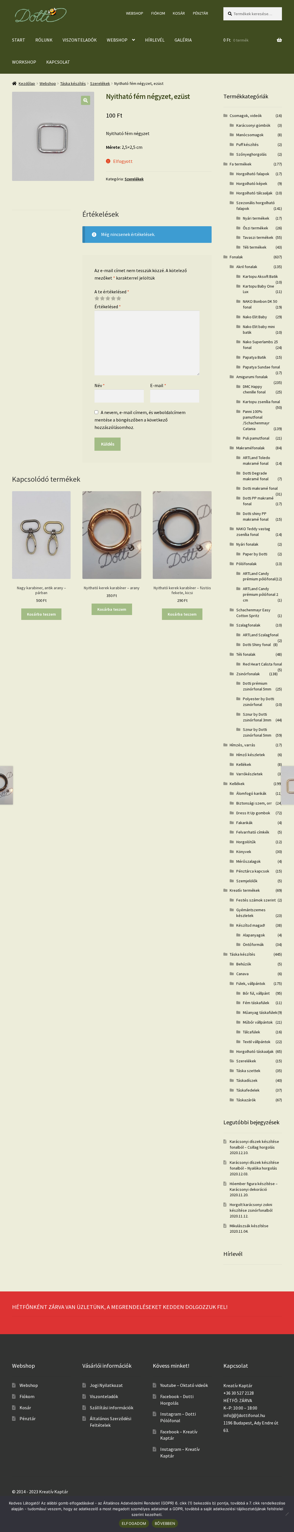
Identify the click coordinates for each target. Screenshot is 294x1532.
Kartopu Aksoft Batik (260, 276)
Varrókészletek (249, 773)
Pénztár (200, 13)
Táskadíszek (247, 1080)
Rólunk (44, 40)
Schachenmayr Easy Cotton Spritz (253, 612)
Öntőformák (253, 944)
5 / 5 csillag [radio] (118, 298)
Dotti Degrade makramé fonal (255, 476)
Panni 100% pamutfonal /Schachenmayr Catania (256, 420)
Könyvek (243, 851)
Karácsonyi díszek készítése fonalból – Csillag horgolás (254, 1144)
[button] (85, 100)
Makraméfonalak (250, 447)
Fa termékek (241, 164)
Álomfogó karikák (251, 793)
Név (99, 385)
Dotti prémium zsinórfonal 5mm (257, 686)
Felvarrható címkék (252, 832)
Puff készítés (247, 144)
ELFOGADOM (134, 1523)
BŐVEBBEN (165, 1523)
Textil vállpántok (256, 1041)
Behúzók (243, 964)
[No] (287, 1514)
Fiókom (158, 13)
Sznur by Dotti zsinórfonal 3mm (257, 717)
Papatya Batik (254, 357)
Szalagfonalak (248, 625)
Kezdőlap (27, 83)
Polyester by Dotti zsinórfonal (258, 701)
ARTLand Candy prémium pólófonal (259, 576)
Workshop (24, 62)
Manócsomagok (250, 134)
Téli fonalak (246, 654)
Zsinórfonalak (248, 673)
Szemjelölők (247, 880)
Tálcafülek (251, 1032)
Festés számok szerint (256, 900)
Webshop (134, 13)
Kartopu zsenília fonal (261, 401)
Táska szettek (248, 1070)
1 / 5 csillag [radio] (96, 298)
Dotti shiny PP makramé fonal (255, 516)
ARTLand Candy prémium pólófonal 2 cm (260, 594)
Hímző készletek (250, 754)
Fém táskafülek (256, 1002)
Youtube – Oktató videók (184, 1385)
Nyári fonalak (247, 544)
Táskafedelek (248, 1090)
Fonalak (236, 256)
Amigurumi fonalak (252, 376)
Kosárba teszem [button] (41, 614)
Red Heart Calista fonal (262, 664)
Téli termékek (254, 247)
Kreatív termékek (245, 890)
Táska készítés (73, 83)
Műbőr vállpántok (258, 1022)
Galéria (183, 40)
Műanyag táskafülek (260, 1012)
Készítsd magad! (250, 925)
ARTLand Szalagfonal (260, 634)
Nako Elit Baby (255, 316)
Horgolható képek (251, 183)
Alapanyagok (254, 935)
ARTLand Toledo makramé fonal (256, 460)
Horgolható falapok (252, 173)
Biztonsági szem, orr (254, 803)
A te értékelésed (111, 291)
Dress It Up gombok (253, 812)
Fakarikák (244, 822)
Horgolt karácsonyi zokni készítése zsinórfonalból (251, 1207)
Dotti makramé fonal (260, 488)
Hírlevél (155, 40)
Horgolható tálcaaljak (254, 193)
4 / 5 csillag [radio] (113, 298)
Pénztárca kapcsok (252, 871)
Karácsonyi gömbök (253, 125)
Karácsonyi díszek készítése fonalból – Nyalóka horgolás (254, 1165)
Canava (242, 973)
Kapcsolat (58, 62)
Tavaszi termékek (258, 237)
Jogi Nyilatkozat (106, 1385)
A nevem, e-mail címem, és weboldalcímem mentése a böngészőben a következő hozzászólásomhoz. (139, 419)
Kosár (179, 13)
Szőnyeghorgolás (251, 154)
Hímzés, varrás (242, 745)
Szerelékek (100, 83)
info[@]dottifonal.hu (244, 1415)
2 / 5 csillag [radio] (102, 298)
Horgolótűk (246, 841)
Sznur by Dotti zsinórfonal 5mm (257, 732)
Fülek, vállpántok (250, 983)
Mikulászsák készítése (249, 1225)
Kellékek (243, 764)
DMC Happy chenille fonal (254, 389)
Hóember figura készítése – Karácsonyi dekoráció (254, 1186)
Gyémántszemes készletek (251, 912)
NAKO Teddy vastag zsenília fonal (253, 531)
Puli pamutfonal (256, 438)
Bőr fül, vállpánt (256, 993)
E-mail (158, 385)
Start (18, 40)
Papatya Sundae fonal (261, 367)
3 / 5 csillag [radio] (107, 298)
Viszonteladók (80, 40)
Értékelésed (107, 306)
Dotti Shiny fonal (257, 644)
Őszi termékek (255, 228)
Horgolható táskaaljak (255, 1051)
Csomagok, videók (246, 115)
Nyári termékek (256, 218)
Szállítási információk (111, 1407)
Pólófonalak (246, 563)
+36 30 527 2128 (238, 1393)
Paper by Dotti (255, 554)
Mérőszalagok (248, 861)
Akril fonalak (246, 266)
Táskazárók (246, 1099)
